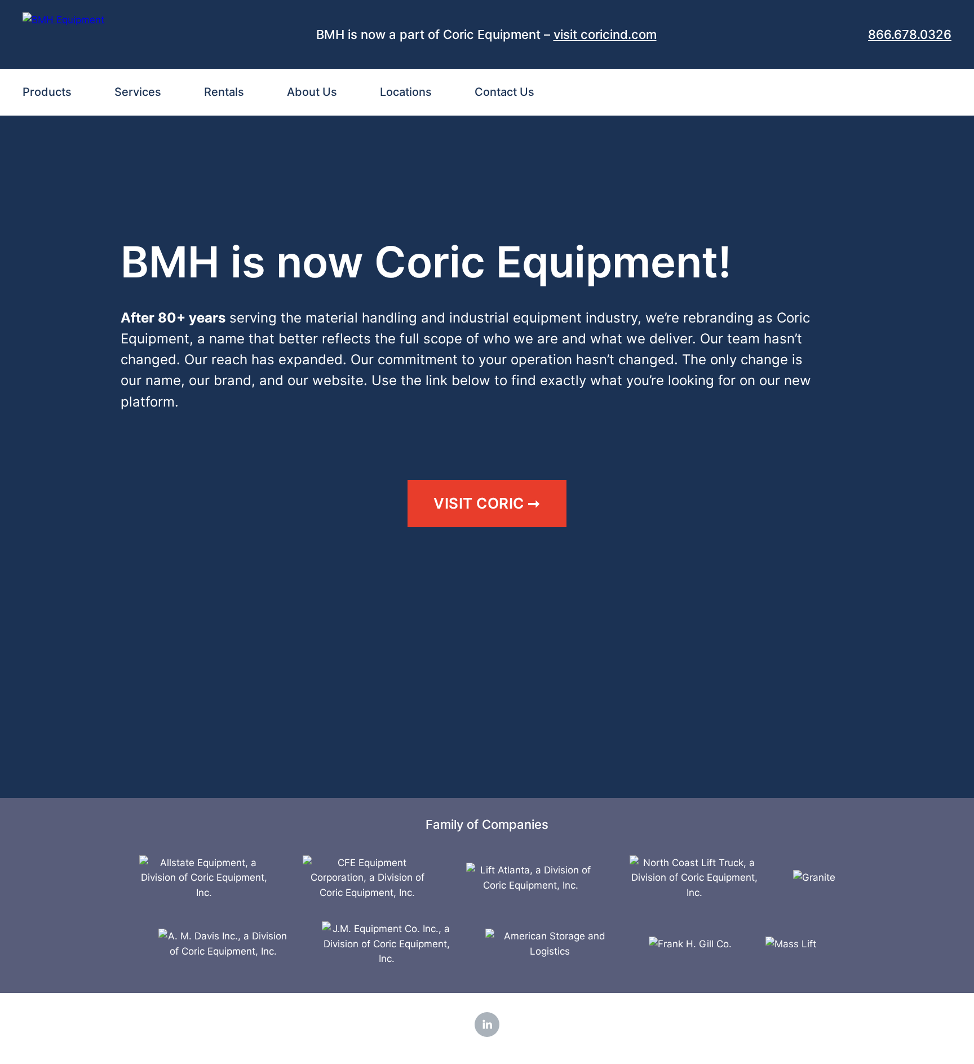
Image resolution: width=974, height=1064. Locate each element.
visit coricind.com (605, 34)
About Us (312, 92)
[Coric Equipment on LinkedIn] (487, 1024)
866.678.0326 (909, 34)
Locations (406, 92)
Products (47, 92)
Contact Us (504, 92)
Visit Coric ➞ (487, 503)
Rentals (224, 92)
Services (137, 92)
